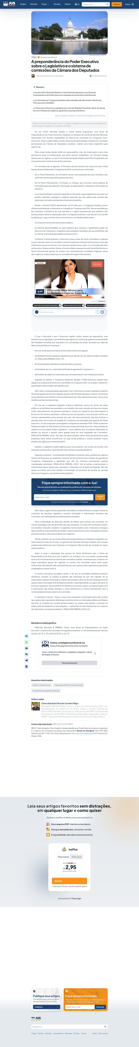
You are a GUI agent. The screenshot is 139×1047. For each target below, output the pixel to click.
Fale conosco (103, 1033)
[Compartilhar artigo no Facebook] (26, 636)
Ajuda (95, 1033)
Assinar (58, 881)
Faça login (76, 898)
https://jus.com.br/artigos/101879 (84, 733)
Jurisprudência (58, 1033)
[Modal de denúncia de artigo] (26, 660)
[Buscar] (107, 4)
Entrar (127, 4)
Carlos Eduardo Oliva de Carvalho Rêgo (59, 703)
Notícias (33, 4)
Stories (68, 4)
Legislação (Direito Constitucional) (68, 685)
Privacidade (84, 502)
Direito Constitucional (41, 685)
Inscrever (100, 497)
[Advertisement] (69, 765)
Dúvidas (57, 4)
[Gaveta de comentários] (26, 654)
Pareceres (68, 1033)
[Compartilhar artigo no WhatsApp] (26, 642)
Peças (44, 4)
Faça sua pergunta (69, 663)
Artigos (23, 4)
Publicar (116, 4)
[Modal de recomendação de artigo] (26, 648)
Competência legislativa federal (46, 691)
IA (79, 4)
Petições (48, 1033)
